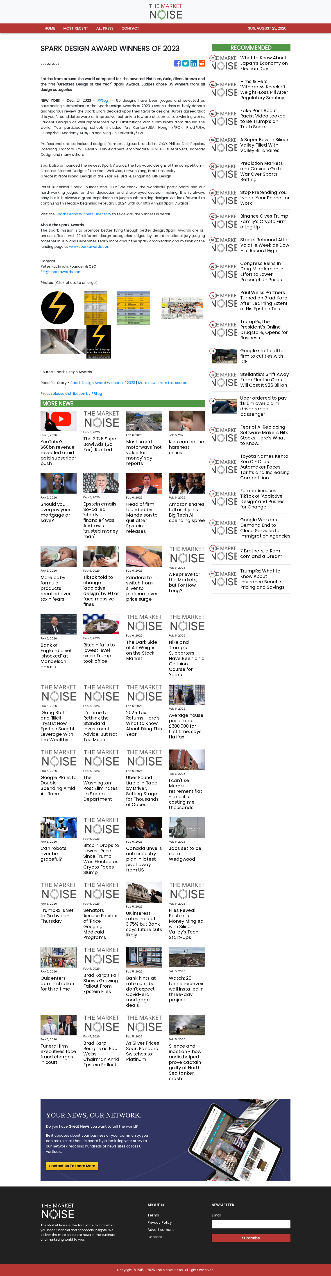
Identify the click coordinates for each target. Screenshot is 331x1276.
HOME (50, 28)
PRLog (102, 100)
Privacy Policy (159, 1222)
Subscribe (251, 1238)
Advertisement (160, 1229)
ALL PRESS (104, 28)
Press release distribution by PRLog (71, 393)
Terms (153, 1215)
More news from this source (162, 382)
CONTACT (130, 28)
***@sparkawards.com (61, 271)
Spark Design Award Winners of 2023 (102, 382)
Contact (154, 1236)
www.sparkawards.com (90, 246)
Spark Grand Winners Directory (83, 214)
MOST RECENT (75, 28)
